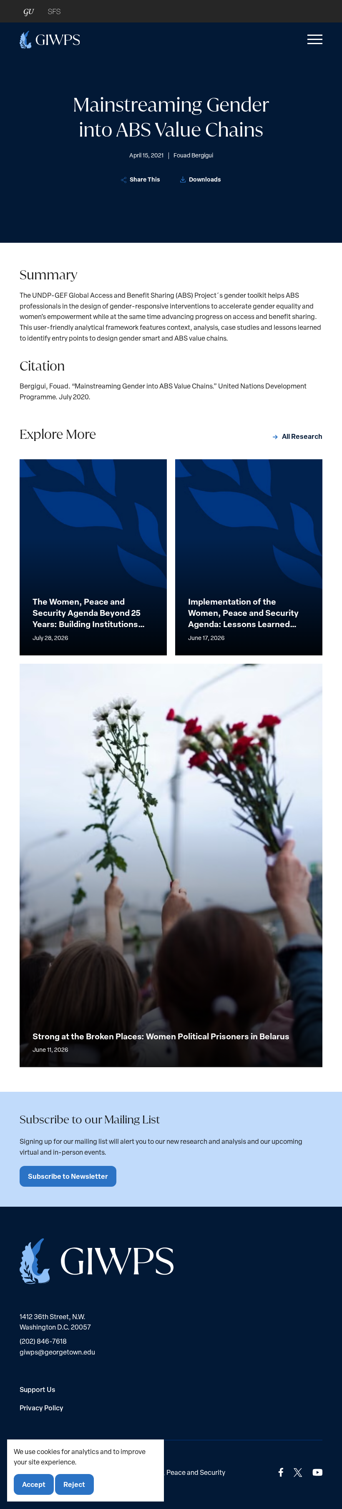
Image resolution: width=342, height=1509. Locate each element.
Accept (33, 1484)
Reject (74, 1484)
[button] (313, 39)
